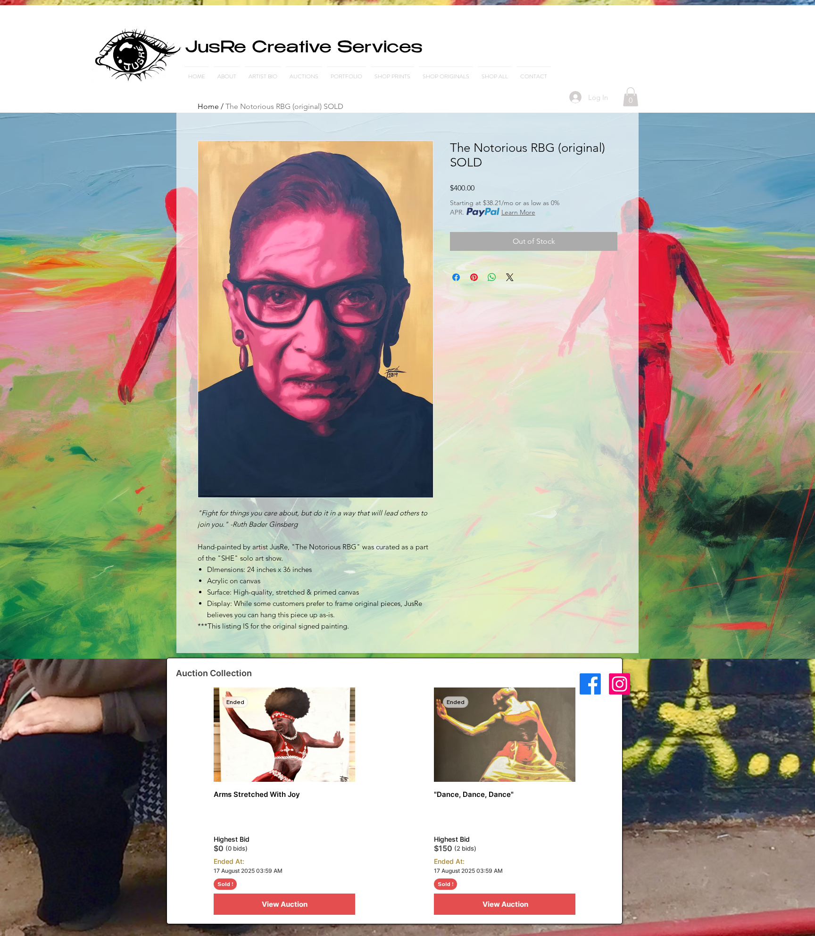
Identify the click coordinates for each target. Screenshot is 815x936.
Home (208, 106)
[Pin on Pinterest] (474, 277)
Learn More (518, 212)
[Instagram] (619, 684)
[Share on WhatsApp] (492, 277)
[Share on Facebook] (456, 277)
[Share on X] (510, 277)
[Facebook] (590, 684)
